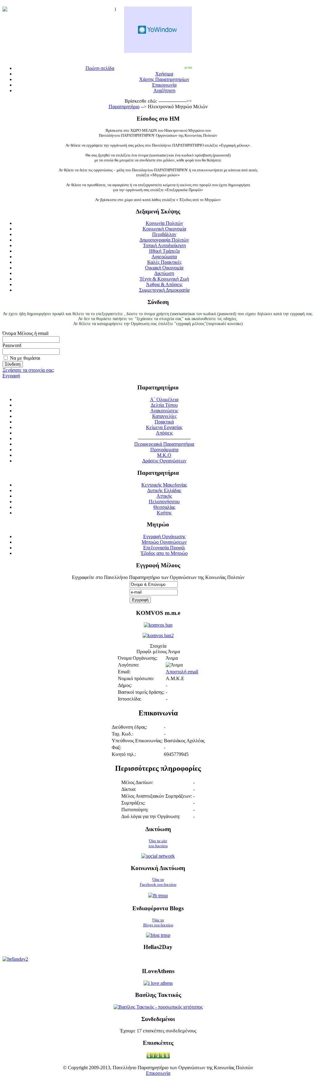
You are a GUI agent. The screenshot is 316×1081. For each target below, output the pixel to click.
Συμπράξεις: (133, 802)
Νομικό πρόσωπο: (136, 678)
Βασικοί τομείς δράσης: (141, 692)
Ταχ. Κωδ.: (122, 733)
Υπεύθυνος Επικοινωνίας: (137, 740)
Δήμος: (125, 685)
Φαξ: (116, 747)
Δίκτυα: (128, 789)
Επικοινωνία (158, 1073)
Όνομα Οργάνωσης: (137, 658)
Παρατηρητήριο (124, 106)
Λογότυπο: (128, 664)
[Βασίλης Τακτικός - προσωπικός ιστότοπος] (158, 1007)
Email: (124, 671)
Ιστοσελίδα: (129, 698)
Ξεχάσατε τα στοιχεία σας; (28, 370)
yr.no (188, 67)
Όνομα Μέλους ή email (25, 333)
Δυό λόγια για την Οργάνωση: (150, 816)
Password (11, 345)
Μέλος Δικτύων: (137, 782)
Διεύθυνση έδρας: (129, 727)
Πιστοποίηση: (134, 809)
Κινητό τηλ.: (124, 754)
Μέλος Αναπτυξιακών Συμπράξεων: (156, 796)
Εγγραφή (11, 375)
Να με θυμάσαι (25, 358)
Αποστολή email (182, 671)
